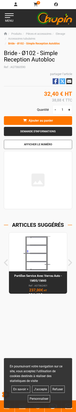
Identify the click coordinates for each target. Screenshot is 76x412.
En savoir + (20, 389)
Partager (55, 81)
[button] (34, 43)
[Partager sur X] (62, 81)
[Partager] (69, 81)
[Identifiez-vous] (16, 4)
